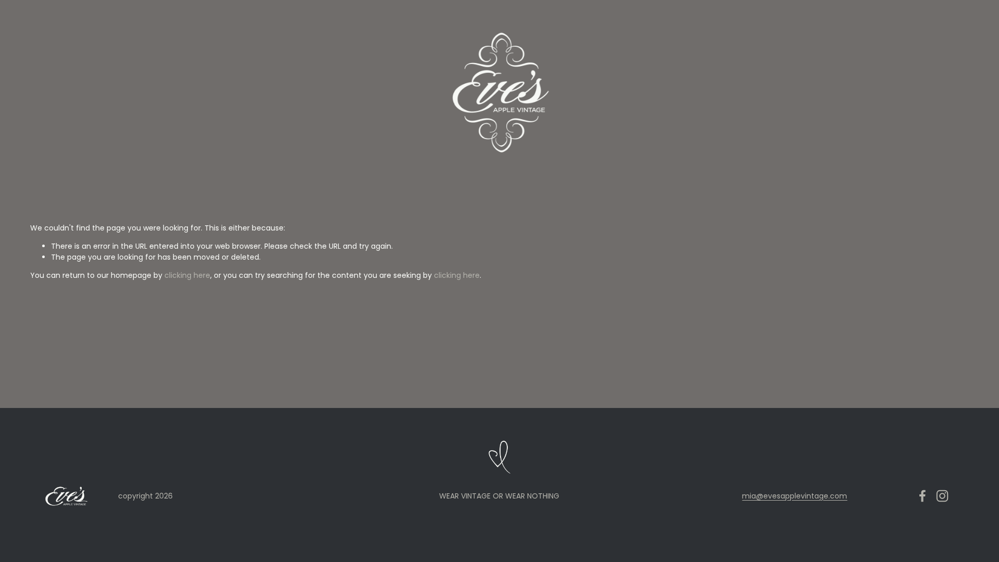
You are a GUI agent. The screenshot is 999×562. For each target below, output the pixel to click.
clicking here (187, 275)
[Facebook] (922, 496)
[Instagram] (942, 496)
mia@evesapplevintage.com (794, 496)
